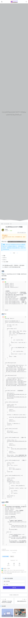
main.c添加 (5, 261)
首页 (2, 223)
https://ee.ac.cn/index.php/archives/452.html (15, 570)
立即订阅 (14, 587)
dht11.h (4, 257)
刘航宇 (6, 229)
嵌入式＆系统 (6, 223)
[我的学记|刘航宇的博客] (14, 1)
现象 (4, 255)
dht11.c (4, 259)
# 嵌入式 (11, 556)
